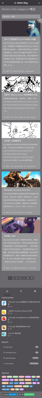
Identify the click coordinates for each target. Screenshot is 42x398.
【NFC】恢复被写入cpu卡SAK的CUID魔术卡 (21, 39)
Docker (21, 380)
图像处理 (5, 383)
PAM (17, 389)
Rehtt (7, 71)
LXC (37, 380)
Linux (4, 377)
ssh (31, 386)
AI (33, 380)
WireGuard (10, 386)
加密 (12, 389)
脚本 (34, 383)
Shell (11, 383)
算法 (3, 386)
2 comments (28, 212)
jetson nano (5, 389)
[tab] (7, 291)
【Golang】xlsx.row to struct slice (16, 190)
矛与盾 (22, 383)
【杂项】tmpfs (9, 236)
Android (28, 377)
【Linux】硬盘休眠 (14, 333)
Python (21, 377)
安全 (21, 389)
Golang (15, 377)
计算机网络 (18, 386)
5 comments (32, 268)
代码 (16, 380)
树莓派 (10, 377)
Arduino (26, 386)
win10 (16, 383)
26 (27, 278)
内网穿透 (28, 383)
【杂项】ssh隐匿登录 (12, 140)
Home (7, 16)
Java (33, 377)
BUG (12, 380)
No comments (29, 71)
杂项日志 (28, 380)
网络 (38, 377)
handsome (5, 380)
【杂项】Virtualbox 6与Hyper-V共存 (20, 311)
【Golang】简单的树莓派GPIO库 (19, 327)
